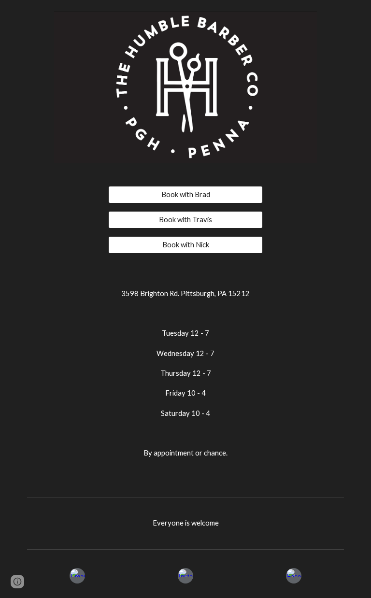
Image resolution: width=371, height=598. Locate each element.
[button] (17, 581)
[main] (185, 379)
